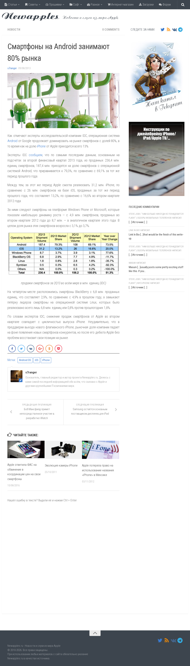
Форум (166, 4)
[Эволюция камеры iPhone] (63, 450)
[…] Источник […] (138, 222)
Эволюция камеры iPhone (61, 465)
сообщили (35, 155)
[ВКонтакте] (174, 29)
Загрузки (148, 4)
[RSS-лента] (168, 29)
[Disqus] (63, 558)
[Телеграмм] (180, 29)
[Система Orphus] (151, 342)
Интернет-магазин (122, 4)
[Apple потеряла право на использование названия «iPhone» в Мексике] (100, 450)
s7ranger (12, 68)
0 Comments (110, 29)
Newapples (30, 17)
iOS (36, 360)
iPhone (41, 146)
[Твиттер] (162, 29)
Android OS (25, 360)
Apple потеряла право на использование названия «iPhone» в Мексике (98, 470)
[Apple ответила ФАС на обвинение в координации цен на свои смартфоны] (26, 449)
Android (12, 141)
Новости (13, 29)
